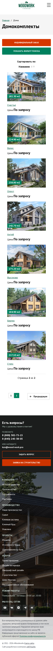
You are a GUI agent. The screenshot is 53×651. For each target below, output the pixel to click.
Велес (10, 148)
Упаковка (6, 529)
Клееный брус (9, 524)
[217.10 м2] (26, 345)
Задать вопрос (26, 454)
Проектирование (10, 560)
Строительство (9, 575)
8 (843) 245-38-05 (12, 438)
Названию (24, 66)
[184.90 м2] (26, 302)
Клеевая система (10, 519)
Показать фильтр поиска (26, 51)
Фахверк (6, 540)
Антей (10, 234)
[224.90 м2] (26, 129)
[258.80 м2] (26, 172)
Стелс (10, 363)
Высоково (12, 277)
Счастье (11, 105)
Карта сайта (29, 643)
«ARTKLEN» (31, 647)
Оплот (10, 191)
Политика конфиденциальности (33, 636)
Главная (5, 20)
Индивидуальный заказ (26, 42)
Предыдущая (40, 396)
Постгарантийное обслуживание (18, 584)
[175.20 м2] (26, 259)
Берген (11, 320)
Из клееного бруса (11, 544)
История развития (11, 484)
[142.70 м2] (26, 215)
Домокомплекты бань (12, 549)
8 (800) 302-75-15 (12, 435)
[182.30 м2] (26, 86)
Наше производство (12, 509)
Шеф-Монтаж (9, 579)
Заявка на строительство (26, 462)
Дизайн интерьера (11, 565)
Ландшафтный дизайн (13, 570)
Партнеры (7, 499)
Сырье (5, 514)
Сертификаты (8, 494)
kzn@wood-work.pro (12, 447)
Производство (9, 489)
